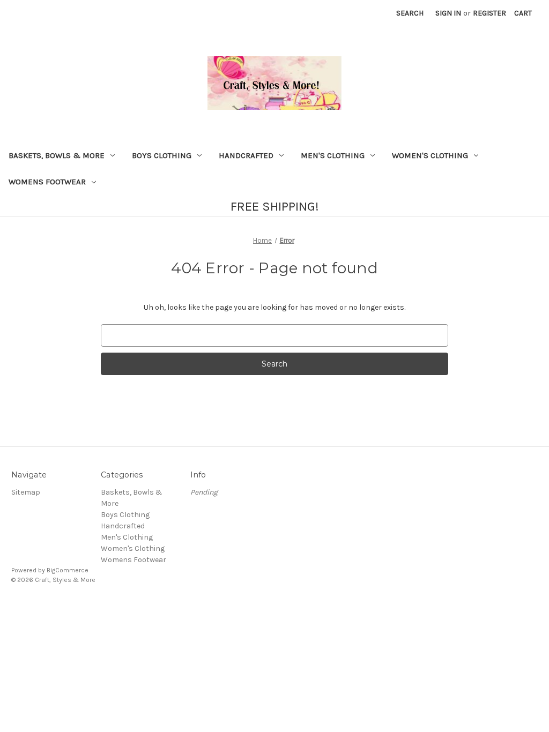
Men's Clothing (333, 155)
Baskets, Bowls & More (57, 155)
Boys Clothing (161, 155)
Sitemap (25, 492)
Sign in (448, 13)
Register (489, 13)
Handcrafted (246, 155)
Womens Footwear (47, 181)
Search (410, 13)
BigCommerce (67, 570)
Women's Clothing (430, 155)
